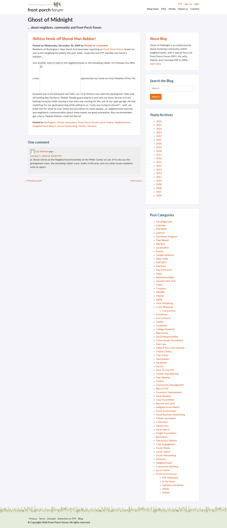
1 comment (101, 45)
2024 (159, 129)
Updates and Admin (173, 485)
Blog (80, 518)
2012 (159, 173)
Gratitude (161, 325)
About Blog (158, 39)
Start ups (161, 344)
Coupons (161, 288)
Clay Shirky (162, 355)
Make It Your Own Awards (170, 348)
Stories (82, 126)
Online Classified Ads (167, 374)
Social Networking (67, 126)
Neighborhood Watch (44, 126)
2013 (159, 169)
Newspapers (163, 359)
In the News (168, 481)
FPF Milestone (170, 478)
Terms (42, 518)
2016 (159, 158)
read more (155, 64)
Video (159, 285)
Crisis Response (164, 307)
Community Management (170, 385)
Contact (194, 9)
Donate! (51, 518)
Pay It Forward (164, 270)
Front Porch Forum (113, 49)
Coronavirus (169, 311)
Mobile (160, 296)
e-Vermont (162, 422)
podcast (160, 233)
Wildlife (160, 292)
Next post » (136, 181)
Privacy (33, 518)
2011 (159, 177)
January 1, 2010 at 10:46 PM (45, 156)
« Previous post (33, 181)
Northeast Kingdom (166, 236)
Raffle (159, 299)
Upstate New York (166, 281)
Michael (88, 45)
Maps (159, 273)
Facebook (161, 362)
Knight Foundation (166, 433)
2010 (159, 181)
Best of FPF (162, 388)
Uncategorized (164, 221)
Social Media (163, 448)
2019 (159, 147)
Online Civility (164, 351)
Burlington (50, 122)
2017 (159, 155)
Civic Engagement (165, 444)
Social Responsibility (167, 337)
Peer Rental (162, 240)
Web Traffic (162, 259)
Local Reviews (163, 396)
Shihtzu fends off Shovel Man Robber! (64, 39)
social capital (163, 452)
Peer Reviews (163, 377)
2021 (159, 140)
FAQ (163, 9)
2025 (159, 125)
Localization (162, 247)
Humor (160, 366)
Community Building (167, 466)
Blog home (153, 9)
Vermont (92, 126)
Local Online (106, 122)
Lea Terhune (42, 151)
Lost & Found (163, 318)
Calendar (161, 225)
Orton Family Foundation (169, 340)
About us (183, 9)
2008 (159, 188)
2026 (159, 121)
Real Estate (162, 333)
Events (159, 251)
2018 (159, 151)
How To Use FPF (165, 370)
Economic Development (169, 392)
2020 (159, 143)
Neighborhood (122, 122)
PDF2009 (161, 229)
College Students (165, 329)
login (196, 4)
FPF (180, 4)
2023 (159, 132)
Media (172, 9)
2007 (159, 192)
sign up (188, 4)
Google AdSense (165, 255)
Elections (161, 266)
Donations (161, 314)
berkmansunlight (165, 277)
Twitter (160, 322)
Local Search (163, 429)
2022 (159, 136)
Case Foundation (165, 400)
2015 (159, 162)
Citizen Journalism (67, 122)
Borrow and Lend (165, 403)
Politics (160, 381)
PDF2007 (161, 262)
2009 (159, 184)
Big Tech (160, 244)
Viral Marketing (164, 303)
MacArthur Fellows (166, 440)
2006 (159, 195)
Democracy (162, 426)
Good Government (166, 411)
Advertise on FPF (67, 518)
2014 (159, 166)
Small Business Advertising (170, 414)
